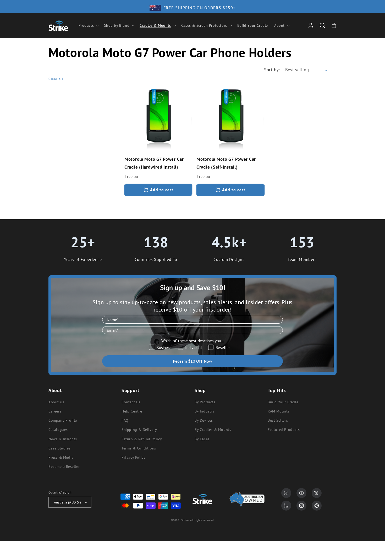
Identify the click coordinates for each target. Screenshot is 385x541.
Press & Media (61, 457)
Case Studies (59, 448)
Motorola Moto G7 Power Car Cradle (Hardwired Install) (154, 163)
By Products (205, 402)
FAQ (125, 420)
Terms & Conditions (139, 448)
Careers (54, 411)
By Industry (204, 411)
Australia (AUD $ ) (67, 502)
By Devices (204, 420)
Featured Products (284, 429)
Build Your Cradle (283, 402)
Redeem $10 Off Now (192, 361)
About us (56, 402)
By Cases (202, 439)
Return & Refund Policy (142, 439)
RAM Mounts (278, 411)
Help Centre (132, 411)
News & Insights (62, 439)
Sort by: (272, 70)
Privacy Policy (133, 457)
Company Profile (62, 420)
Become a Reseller (64, 466)
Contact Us (131, 402)
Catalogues (58, 429)
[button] (88, 25)
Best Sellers (278, 420)
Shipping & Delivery (139, 429)
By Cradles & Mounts (213, 429)
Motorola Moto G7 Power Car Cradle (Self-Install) (226, 163)
